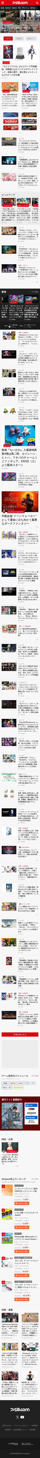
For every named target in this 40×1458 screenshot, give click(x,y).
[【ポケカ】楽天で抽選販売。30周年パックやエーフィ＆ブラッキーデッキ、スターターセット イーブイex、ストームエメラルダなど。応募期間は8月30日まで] (10, 1346)
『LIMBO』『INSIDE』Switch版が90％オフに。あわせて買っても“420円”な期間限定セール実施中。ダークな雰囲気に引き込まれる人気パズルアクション (28, 595)
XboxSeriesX (18, 1087)
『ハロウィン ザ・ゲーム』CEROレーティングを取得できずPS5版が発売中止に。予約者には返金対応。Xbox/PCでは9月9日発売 (28, 816)
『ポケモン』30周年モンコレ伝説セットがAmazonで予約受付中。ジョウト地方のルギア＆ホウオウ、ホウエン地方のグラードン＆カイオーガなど (28, 538)
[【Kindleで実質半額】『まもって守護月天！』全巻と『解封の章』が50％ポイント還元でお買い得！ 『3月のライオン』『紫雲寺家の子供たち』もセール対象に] (9, 869)
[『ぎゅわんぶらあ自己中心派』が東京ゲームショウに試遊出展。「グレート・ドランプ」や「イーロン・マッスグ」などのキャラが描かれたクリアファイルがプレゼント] (9, 392)
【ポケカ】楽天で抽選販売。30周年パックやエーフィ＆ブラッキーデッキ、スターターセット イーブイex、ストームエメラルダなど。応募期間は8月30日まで (10, 1358)
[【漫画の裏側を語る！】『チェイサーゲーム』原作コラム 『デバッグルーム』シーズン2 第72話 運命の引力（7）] (9, 777)
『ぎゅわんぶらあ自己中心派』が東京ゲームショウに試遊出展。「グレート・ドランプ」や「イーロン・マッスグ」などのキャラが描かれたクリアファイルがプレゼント (28, 395)
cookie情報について (20, 1429)
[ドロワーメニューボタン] (2, 2)
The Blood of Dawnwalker (16, 512)
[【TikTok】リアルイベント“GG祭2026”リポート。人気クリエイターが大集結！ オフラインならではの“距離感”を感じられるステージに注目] (9, 268)
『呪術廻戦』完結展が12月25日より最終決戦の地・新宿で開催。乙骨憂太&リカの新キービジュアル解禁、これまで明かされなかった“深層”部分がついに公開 (28, 964)
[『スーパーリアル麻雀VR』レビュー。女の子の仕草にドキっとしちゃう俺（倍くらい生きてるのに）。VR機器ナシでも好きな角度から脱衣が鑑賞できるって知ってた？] (30, 1317)
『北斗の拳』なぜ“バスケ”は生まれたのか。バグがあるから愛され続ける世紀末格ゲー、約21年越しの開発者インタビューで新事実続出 (9, 214)
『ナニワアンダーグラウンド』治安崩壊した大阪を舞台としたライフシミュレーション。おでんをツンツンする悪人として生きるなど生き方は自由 (28, 145)
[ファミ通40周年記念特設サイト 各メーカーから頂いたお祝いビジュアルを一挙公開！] (9, 629)
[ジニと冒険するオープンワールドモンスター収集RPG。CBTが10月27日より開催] (9, 906)
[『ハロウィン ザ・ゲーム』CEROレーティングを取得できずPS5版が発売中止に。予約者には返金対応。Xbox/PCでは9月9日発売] (9, 812)
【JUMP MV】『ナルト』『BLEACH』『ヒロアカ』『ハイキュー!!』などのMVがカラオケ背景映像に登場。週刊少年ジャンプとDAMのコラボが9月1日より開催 (28, 762)
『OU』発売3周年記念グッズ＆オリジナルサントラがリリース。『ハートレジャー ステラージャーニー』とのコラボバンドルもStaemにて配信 (10, 100)
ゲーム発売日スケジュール (15, 1075)
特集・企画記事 (23, 332)
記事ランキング (32, 39)
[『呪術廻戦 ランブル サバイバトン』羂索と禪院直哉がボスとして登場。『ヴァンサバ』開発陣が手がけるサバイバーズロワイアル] (9, 942)
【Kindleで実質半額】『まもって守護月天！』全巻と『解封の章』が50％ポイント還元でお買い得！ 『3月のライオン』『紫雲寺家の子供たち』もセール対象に (28, 872)
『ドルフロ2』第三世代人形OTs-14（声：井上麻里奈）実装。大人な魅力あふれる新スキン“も (10, 1159)
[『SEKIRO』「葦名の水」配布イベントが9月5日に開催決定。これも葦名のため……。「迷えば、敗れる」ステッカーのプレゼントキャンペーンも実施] (9, 610)
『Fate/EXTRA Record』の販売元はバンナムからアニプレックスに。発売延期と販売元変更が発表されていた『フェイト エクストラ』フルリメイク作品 (28, 726)
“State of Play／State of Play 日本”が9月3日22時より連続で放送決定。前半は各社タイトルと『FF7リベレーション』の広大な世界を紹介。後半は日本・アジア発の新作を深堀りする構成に (30, 100)
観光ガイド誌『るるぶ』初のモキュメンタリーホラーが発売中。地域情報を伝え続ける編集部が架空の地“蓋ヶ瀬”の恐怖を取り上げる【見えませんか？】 (28, 376)
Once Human (25, 847)
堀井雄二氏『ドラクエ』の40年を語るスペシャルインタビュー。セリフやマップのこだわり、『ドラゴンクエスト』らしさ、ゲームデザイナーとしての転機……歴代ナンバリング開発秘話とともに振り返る (29, 1387)
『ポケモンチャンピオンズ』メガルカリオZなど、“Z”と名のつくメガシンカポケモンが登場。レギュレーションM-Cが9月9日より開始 (28, 480)
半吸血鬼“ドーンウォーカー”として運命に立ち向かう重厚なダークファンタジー (19, 519)
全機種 (5, 1083)
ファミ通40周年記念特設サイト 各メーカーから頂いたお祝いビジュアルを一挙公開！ (28, 632)
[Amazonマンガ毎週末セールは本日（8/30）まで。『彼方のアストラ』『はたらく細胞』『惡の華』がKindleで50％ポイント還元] (9, 996)
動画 (4, 291)
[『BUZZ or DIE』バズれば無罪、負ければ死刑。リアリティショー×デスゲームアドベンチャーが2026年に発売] (9, 742)
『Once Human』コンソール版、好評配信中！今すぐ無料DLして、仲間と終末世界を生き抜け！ (28, 853)
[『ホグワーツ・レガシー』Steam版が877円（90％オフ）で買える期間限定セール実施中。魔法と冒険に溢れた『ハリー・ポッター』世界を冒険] (9, 704)
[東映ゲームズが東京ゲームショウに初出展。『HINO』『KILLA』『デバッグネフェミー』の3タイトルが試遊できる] (9, 923)
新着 (2, 8)
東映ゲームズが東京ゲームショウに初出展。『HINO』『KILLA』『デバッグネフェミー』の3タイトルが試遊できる (28, 927)
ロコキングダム (26, 904)
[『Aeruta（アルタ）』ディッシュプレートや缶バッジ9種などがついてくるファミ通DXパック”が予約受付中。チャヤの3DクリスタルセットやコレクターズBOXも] (9, 231)
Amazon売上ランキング (14, 1179)
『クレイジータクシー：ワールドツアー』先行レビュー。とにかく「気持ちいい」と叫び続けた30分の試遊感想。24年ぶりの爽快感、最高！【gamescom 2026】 (20, 26)
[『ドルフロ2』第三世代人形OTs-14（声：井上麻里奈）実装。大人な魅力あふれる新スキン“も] (10, 1147)
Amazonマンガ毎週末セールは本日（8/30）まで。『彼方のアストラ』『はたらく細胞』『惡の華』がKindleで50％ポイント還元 (28, 1000)
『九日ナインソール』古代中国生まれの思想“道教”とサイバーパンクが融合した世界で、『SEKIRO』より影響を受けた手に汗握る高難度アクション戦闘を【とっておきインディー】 (28, 1018)
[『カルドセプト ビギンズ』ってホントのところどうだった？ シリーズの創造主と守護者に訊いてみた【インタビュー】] (9, 685)
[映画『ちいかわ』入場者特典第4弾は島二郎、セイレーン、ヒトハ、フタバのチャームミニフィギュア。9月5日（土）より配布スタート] (20, 435)
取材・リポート (23, 205)
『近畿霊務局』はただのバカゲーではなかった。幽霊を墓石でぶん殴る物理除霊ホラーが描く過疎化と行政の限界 (28, 163)
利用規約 (35, 1425)
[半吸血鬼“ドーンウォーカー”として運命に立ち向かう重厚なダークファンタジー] (20, 501)
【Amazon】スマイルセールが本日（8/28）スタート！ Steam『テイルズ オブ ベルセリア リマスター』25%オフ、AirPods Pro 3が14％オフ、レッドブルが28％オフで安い (30, 1358)
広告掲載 (32, 1429)
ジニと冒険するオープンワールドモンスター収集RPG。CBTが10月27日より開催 (28, 908)
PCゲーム (25, 8)
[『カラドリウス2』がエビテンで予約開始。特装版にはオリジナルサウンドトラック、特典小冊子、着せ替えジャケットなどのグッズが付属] (20, 52)
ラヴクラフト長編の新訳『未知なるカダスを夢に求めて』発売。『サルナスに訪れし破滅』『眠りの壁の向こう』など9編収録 (28, 891)
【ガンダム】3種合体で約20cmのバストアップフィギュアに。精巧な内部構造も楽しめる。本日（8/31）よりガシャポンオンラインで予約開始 (28, 670)
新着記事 (19, 39)
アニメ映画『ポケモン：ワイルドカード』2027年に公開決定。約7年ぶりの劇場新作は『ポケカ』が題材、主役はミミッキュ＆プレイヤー (28, 651)
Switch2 (8, 8)
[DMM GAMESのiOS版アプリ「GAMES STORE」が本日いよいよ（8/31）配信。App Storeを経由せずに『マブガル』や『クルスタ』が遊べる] (9, 177)
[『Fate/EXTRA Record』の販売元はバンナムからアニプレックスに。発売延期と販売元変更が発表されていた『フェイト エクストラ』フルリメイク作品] (9, 723)
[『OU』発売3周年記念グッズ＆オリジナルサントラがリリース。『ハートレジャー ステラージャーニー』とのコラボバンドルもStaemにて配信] (10, 86)
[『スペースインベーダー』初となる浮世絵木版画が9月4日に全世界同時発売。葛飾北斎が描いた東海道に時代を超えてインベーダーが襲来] (9, 573)
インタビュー (7, 205)
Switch (14, 8)
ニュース (6, 63)
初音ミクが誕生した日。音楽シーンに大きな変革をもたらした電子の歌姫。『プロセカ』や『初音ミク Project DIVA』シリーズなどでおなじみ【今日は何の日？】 (28, 834)
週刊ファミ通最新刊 (12, 1099)
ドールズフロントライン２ (12, 1151)
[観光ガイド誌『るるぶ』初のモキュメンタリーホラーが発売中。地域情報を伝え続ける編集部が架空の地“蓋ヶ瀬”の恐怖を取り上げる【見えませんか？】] (9, 373)
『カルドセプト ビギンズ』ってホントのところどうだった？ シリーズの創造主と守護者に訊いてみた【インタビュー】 (28, 689)
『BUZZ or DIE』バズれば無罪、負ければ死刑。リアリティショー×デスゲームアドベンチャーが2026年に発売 (28, 744)
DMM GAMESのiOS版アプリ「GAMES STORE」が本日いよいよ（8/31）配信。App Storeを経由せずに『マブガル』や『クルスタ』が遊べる (28, 180)
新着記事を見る (20, 1034)
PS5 (19, 8)
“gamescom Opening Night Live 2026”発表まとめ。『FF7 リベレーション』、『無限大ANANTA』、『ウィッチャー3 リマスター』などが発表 (10, 1329)
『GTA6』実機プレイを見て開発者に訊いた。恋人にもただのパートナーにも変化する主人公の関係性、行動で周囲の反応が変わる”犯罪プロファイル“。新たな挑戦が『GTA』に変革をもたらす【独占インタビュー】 (10, 1387)
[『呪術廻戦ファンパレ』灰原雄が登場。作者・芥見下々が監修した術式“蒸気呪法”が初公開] (9, 980)
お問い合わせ (7, 1425)
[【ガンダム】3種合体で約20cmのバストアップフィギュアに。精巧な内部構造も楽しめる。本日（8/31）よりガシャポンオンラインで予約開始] (9, 667)
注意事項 (8, 1429)
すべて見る (35, 291)
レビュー (6, 22)
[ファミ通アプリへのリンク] (13, 1443)
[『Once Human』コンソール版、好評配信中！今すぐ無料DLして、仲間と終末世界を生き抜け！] (9, 850)
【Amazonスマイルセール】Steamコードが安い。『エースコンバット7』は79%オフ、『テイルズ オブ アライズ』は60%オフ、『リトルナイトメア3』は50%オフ (28, 339)
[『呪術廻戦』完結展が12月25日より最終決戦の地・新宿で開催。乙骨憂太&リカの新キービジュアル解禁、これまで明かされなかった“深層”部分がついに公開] (9, 961)
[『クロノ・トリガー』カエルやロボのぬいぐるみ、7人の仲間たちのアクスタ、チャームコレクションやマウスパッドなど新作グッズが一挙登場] (9, 411)
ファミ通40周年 (26, 626)
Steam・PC (7, 1087)
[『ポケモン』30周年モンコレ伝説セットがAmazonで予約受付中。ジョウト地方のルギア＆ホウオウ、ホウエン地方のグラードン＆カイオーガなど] (9, 535)
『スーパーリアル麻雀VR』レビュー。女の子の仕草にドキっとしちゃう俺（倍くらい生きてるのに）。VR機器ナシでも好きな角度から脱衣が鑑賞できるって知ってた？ (30, 1329)
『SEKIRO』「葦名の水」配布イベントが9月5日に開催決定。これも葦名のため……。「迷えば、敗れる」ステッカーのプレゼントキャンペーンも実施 (28, 613)
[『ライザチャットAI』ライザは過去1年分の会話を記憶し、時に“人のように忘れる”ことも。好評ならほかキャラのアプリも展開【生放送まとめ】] (24, 202)
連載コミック (23, 774)
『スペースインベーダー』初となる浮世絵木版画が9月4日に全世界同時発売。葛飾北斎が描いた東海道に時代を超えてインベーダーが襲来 (28, 576)
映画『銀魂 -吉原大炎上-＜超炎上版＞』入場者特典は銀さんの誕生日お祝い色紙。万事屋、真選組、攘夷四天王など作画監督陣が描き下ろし (28, 797)
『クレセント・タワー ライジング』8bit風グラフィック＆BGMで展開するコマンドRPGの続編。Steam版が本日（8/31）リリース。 (28, 358)
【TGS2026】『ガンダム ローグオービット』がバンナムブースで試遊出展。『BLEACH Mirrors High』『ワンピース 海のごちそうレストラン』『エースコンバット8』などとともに (28, 253)
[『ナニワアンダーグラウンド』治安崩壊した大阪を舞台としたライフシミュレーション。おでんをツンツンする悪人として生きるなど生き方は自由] (9, 141)
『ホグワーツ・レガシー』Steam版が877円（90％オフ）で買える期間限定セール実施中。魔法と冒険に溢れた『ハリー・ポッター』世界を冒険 (28, 707)
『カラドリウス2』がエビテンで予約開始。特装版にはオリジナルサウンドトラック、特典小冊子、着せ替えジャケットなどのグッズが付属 (20, 70)
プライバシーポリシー (21, 1425)
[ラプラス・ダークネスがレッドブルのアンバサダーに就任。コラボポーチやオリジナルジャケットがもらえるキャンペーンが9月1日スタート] (9, 554)
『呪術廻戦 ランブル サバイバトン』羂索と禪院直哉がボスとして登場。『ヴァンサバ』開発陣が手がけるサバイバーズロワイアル (28, 945)
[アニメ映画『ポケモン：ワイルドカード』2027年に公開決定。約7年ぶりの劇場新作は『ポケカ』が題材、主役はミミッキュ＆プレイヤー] (9, 648)
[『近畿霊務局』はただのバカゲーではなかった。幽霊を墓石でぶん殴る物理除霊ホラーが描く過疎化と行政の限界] (9, 160)
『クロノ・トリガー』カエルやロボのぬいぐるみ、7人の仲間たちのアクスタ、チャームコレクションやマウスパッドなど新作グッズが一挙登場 (28, 414)
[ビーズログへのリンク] (27, 1443)
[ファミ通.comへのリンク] (20, 2)
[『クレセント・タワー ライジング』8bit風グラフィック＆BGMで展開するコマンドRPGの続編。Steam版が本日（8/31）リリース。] (9, 354)
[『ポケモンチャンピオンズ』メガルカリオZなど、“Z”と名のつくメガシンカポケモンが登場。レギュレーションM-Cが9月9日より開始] (9, 477)
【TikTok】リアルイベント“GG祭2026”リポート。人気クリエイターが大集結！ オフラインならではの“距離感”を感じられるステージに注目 (28, 272)
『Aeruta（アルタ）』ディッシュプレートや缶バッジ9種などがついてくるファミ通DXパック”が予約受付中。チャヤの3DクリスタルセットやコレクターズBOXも (28, 234)
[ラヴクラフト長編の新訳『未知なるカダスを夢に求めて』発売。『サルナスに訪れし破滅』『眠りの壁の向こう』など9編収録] (9, 888)
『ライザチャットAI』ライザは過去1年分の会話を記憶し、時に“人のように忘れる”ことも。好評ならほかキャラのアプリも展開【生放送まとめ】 (24, 214)
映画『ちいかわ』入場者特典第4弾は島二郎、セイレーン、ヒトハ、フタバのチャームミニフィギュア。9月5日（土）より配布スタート (20, 457)
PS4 (33, 1083)
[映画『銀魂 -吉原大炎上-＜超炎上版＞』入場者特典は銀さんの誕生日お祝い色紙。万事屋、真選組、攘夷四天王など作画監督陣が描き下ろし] (9, 794)
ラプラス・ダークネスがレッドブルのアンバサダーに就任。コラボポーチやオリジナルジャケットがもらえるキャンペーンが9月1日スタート (28, 557)
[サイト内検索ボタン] (37, 2)
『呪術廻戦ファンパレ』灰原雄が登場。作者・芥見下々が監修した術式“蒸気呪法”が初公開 (28, 982)
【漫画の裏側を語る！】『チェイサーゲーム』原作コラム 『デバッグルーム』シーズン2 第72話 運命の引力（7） (28, 779)
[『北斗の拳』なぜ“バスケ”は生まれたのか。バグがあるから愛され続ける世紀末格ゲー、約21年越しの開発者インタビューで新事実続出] (9, 202)
